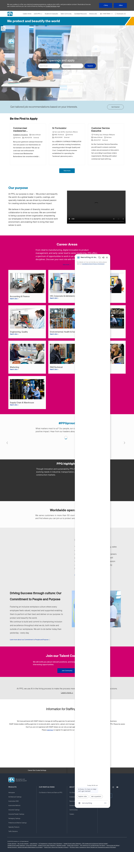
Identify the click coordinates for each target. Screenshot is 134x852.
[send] (105, 803)
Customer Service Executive (100, 129)
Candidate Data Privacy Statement (93, 264)
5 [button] (70, 499)
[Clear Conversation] (99, 257)
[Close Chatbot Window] (107, 257)
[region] (92, 530)
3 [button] (66, 499)
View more (67, 170)
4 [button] (68, 499)
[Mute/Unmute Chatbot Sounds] (103, 257)
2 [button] (63, 499)
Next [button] (124, 465)
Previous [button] (7, 465)
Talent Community (66, 14)
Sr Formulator (59, 128)
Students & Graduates (51, 14)
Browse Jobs (93, 14)
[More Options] (79, 803)
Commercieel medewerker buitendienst (20, 129)
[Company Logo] (10, 14)
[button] (90, 66)
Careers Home (27, 14)
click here (50, 835)
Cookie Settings (51, 6)
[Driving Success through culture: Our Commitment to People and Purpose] (67, 720)
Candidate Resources (80, 14)
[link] (27, 286)
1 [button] (61, 499)
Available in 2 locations (20, 135)
